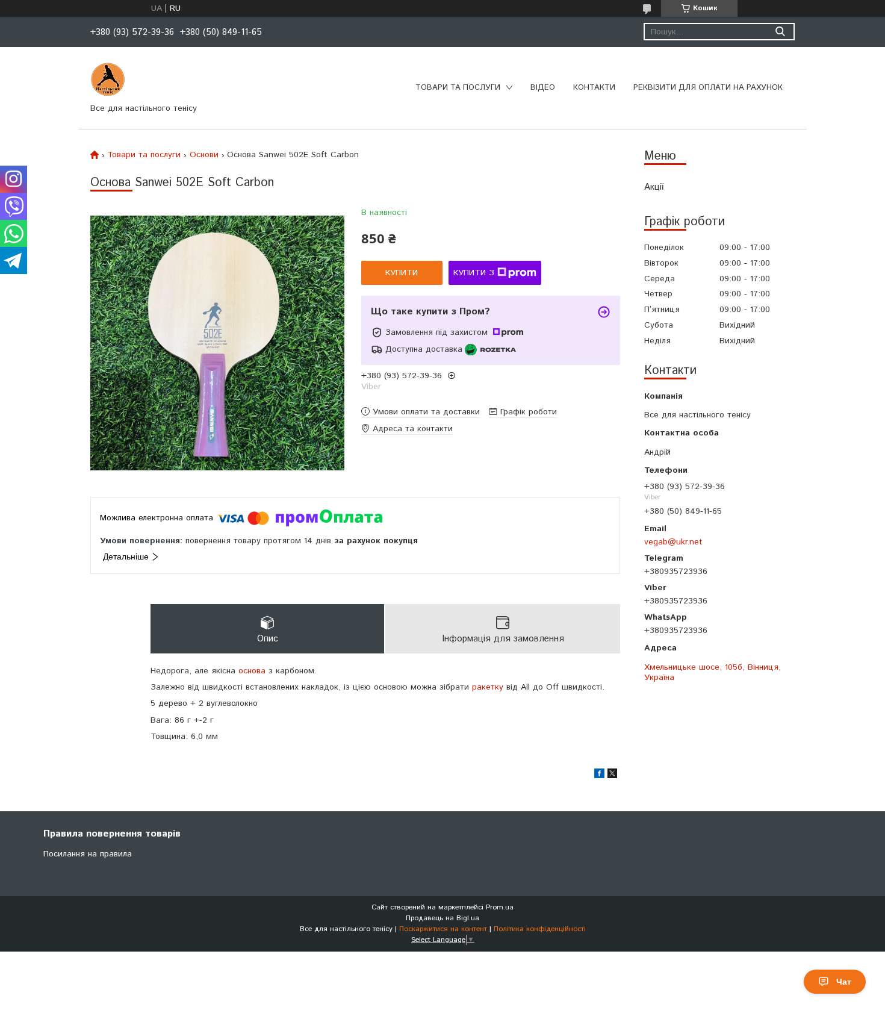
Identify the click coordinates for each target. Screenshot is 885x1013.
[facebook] (599, 776)
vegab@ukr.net (673, 541)
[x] (612, 776)
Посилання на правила (87, 854)
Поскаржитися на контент (443, 929)
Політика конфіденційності (540, 929)
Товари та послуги (457, 87)
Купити (401, 273)
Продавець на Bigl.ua (442, 918)
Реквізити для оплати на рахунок (708, 87)
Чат (843, 982)
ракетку (487, 687)
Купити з (473, 273)
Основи (204, 155)
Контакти (594, 87)
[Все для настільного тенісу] (108, 79)
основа (252, 671)
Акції (653, 187)
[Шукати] (779, 31)
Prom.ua (500, 907)
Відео (542, 87)
